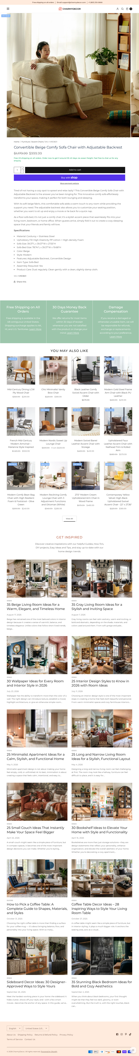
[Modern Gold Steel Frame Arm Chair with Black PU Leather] (118, 370)
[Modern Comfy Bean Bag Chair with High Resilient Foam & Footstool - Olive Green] (21, 476)
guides (10, 900)
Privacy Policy (66, 1035)
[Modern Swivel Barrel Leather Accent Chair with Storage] (86, 421)
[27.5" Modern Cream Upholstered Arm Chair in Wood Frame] (86, 476)
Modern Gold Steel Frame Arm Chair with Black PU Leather (118, 392)
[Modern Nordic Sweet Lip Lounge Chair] (53, 421)
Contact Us (30, 1039)
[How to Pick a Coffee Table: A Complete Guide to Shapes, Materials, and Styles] (37, 878)
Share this (21, 282)
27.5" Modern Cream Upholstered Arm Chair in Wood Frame (85, 498)
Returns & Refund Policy (46, 1035)
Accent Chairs (37, 142)
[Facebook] (117, 1034)
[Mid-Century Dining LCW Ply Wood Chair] (21, 370)
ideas (9, 601)
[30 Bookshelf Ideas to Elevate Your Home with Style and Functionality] (102, 802)
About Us (11, 1035)
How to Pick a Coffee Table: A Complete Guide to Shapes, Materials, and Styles (37, 908)
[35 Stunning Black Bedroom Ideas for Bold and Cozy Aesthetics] (102, 956)
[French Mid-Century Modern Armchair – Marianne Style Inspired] (21, 421)
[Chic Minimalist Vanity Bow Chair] (53, 370)
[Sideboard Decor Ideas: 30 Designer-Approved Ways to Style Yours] (37, 956)
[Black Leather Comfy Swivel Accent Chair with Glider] (86, 370)
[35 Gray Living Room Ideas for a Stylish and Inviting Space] (102, 579)
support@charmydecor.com (74, 2)
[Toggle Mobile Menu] (10, 9)
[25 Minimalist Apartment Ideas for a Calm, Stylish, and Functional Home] (37, 728)
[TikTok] (130, 1034)
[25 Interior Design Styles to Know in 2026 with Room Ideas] (102, 655)
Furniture (26, 142)
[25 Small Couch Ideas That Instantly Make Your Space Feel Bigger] (37, 802)
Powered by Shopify (49, 1052)
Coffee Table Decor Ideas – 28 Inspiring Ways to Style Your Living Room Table (99, 908)
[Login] (118, 9)
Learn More (35, 329)
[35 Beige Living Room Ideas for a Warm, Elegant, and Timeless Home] (37, 579)
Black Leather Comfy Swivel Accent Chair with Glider (85, 392)
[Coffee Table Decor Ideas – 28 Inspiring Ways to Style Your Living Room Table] (102, 878)
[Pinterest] (126, 1034)
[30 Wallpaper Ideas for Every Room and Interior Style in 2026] (37, 655)
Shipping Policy (25, 1035)
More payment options (69, 183)
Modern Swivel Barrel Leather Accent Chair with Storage (86, 443)
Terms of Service (15, 1039)
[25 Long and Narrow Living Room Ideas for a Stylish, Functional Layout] (102, 728)
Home (16, 142)
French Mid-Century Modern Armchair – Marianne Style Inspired (21, 443)
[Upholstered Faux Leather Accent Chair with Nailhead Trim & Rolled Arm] (118, 421)
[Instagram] (121, 1034)
